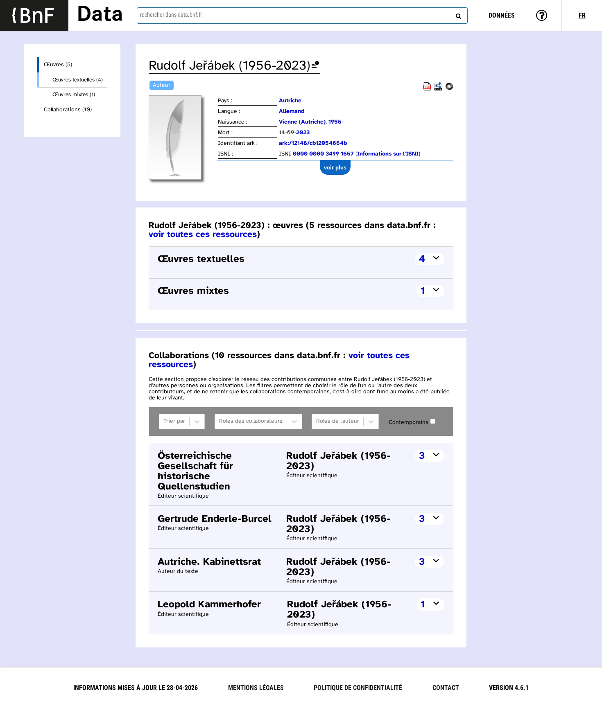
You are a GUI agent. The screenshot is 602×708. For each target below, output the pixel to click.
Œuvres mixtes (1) (73, 94)
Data (100, 15)
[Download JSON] (449, 89)
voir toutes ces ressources (203, 234)
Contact (445, 688)
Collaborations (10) (68, 110)
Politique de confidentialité (358, 688)
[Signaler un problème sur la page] (315, 66)
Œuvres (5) (58, 65)
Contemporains (408, 422)
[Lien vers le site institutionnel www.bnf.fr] (34, 15)
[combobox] (302, 15)
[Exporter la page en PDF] (427, 89)
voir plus (335, 168)
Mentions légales (256, 688)
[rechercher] (457, 14)
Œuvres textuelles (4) (77, 80)
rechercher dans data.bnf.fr (171, 14)
